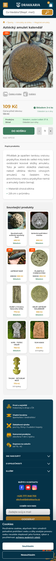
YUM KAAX (39, 342)
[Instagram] (34, 487)
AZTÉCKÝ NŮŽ (17, 271)
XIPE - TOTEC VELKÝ (17, 343)
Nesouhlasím (28, 555)
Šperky (10, 22)
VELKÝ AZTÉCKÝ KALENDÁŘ (39, 308)
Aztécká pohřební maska (39, 234)
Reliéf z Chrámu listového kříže (17, 308)
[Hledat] (47, 12)
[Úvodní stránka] (4, 22)
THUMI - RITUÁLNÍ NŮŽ (17, 379)
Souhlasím (28, 546)
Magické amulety (42, 22)
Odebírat (28, 519)
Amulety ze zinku (24, 22)
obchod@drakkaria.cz (28, 499)
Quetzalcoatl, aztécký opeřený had (16, 235)
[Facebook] (21, 487)
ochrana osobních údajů (28, 537)
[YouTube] (28, 487)
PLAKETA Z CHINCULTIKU (39, 272)
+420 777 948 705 (26, 495)
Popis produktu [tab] (12, 146)
